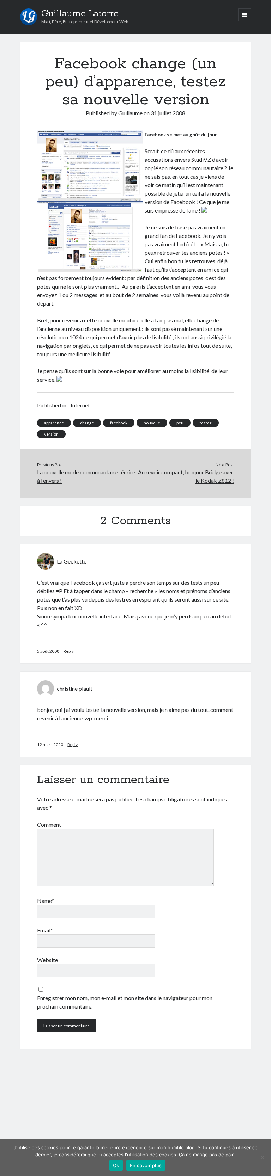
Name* (45, 900)
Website (47, 959)
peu (179, 422)
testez (206, 422)
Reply (69, 651)
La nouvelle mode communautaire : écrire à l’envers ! (86, 476)
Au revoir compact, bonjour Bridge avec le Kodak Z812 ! (186, 476)
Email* (45, 930)
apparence (54, 422)
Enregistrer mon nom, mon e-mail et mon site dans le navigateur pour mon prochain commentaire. (124, 1002)
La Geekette (71, 561)
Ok (116, 1165)
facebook (118, 422)
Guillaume (130, 113)
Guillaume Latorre (80, 13)
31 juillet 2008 (168, 113)
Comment (49, 824)
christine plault (74, 688)
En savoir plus (146, 1165)
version (51, 434)
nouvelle (152, 422)
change (87, 422)
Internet (80, 405)
